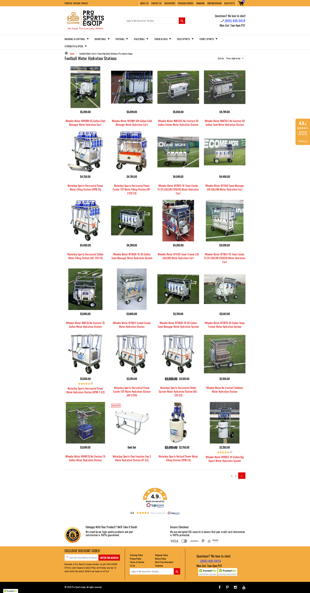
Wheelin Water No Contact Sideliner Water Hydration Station (224, 389)
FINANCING (200, 3)
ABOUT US (144, 3)
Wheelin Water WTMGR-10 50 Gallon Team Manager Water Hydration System (178, 325)
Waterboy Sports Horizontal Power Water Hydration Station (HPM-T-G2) (85, 390)
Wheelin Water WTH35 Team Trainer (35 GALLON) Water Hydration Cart (178, 256)
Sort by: (221, 58)
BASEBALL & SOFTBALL (75, 39)
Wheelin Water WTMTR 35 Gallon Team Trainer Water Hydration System (225, 325)
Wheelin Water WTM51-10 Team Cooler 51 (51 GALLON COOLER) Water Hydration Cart (224, 258)
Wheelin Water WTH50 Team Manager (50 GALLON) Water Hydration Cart (224, 187)
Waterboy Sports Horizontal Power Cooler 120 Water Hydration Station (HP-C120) (131, 391)
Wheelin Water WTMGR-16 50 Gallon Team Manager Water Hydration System (131, 256)
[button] (155, 498)
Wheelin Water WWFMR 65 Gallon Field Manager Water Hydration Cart (85, 123)
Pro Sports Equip (79, 587)
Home (71, 53)
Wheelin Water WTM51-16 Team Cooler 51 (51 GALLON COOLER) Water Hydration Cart (178, 189)
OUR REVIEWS (169, 3)
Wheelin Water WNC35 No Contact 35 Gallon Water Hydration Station (85, 325)
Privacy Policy (135, 558)
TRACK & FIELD (161, 39)
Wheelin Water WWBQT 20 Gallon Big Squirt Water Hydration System (225, 459)
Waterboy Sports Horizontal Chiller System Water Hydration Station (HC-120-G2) (178, 391)
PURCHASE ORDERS (185, 3)
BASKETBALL (101, 39)
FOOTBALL (120, 39)
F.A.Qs (132, 565)
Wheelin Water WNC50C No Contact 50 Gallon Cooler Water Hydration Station (178, 123)
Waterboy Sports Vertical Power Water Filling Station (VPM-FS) (178, 458)
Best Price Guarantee (164, 562)
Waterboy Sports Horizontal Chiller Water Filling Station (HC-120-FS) (85, 256)
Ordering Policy (136, 555)
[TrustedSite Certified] (207, 572)
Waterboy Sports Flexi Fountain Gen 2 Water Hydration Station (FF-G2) (132, 458)
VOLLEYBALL (139, 39)
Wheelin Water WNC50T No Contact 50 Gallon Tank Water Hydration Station (225, 123)
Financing (159, 565)
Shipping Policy (161, 555)
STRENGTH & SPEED (74, 46)
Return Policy (160, 558)
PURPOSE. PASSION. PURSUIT (76, 3)
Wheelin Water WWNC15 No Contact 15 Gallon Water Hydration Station (85, 458)
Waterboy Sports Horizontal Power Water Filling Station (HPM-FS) (85, 187)
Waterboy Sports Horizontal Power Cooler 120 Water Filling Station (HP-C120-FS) (132, 189)
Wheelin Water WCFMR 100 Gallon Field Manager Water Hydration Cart (132, 123)
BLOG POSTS (229, 3)
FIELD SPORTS (184, 39)
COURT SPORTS (207, 39)
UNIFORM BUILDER (214, 3)
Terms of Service (137, 562)
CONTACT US (156, 3)
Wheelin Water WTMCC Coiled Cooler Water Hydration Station (132, 325)
